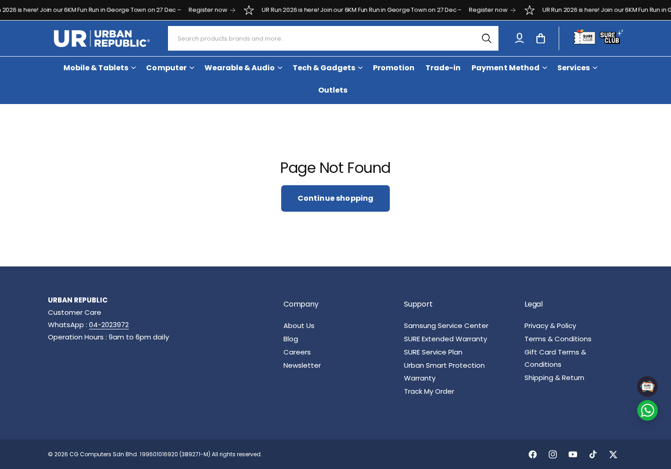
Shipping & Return (554, 377)
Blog (290, 339)
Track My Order (429, 391)
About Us (299, 325)
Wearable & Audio (239, 68)
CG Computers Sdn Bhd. (104, 454)
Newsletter (302, 365)
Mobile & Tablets (95, 68)
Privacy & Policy (550, 325)
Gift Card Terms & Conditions (555, 358)
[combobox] (333, 38)
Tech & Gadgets (324, 68)
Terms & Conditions (558, 339)
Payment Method (505, 68)
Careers (297, 352)
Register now (200, 9)
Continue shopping (336, 198)
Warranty (419, 378)
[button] (540, 38)
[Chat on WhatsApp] (647, 410)
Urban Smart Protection (444, 365)
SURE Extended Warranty (445, 339)
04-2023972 (109, 324)
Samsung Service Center (446, 325)
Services (573, 68)
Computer (166, 68)
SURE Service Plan (433, 352)
